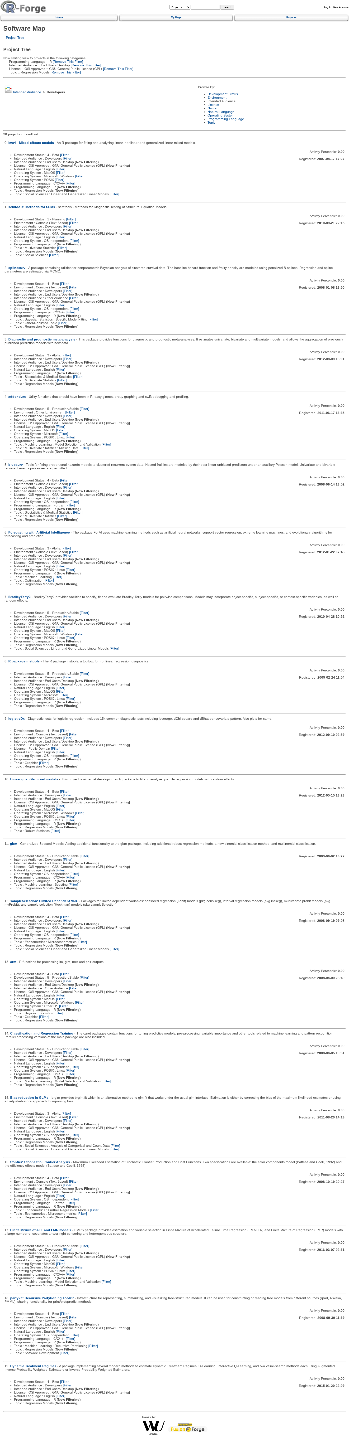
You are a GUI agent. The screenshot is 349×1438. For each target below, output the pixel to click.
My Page (176, 17)
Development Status (223, 94)
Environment (217, 97)
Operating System (221, 115)
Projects (291, 17)
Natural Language (221, 112)
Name (212, 108)
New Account (341, 7)
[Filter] (65, 155)
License (213, 105)
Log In (327, 7)
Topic (211, 122)
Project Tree (15, 37)
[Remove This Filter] (67, 61)
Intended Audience (27, 92)
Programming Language (226, 119)
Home (59, 17)
